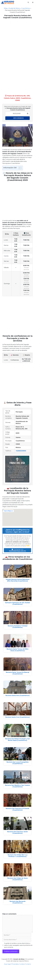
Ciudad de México (14, 8)
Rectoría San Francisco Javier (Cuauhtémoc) (17, 832)
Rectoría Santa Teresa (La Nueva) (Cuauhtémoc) (17, 673)
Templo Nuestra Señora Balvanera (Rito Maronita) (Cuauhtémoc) (17, 580)
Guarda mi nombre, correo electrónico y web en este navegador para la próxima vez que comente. (18, 945)
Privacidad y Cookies (18, 964)
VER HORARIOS (18, 118)
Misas (5, 8)
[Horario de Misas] (7, 2)
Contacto (28, 964)
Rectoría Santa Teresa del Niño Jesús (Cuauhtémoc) (17, 649)
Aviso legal (7, 964)
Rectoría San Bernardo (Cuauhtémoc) (17, 902)
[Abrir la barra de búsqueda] (28, 2)
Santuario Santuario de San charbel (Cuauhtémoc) (17, 603)
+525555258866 (21, 451)
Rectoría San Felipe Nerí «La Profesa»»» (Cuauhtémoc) (17, 855)
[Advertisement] (17, 37)
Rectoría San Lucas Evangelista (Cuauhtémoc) (17, 762)
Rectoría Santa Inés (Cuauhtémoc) (18, 695)
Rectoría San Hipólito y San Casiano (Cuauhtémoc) (17, 786)
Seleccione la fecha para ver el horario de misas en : (17, 108)
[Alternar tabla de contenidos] (19, 168)
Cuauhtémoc (25, 8)
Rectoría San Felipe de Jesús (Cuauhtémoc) (17, 878)
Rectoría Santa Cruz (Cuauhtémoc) (17, 717)
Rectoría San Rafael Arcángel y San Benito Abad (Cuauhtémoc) (17, 739)
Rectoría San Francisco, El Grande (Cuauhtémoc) (17, 809)
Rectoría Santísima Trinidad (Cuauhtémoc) (17, 626)
